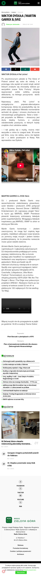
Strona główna (5, 12)
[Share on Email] (35, 69)
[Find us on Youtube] (20, 495)
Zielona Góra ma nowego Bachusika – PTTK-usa (20, 382)
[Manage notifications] (3, 571)
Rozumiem (21, 572)
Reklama (20, 545)
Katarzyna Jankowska (12, 24)
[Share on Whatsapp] (25, 69)
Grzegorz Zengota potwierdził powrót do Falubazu (23, 454)
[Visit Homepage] (22, 3)
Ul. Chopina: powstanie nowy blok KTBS (21, 464)
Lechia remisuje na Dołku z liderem (15, 364)
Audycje (13, 12)
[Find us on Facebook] (20, 482)
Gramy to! (20, 12)
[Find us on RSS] (20, 502)
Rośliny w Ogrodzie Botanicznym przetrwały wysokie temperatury (18, 372)
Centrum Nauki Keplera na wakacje (15, 391)
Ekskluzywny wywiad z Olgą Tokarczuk (16, 368)
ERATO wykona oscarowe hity (13, 399)
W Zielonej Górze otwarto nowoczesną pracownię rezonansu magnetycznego (15, 442)
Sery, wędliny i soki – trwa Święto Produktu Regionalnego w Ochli (18, 378)
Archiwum (20, 554)
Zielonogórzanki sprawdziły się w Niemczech (19, 361)
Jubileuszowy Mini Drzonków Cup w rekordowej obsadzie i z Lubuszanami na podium (19, 386)
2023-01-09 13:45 (28, 24)
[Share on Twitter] (15, 69)
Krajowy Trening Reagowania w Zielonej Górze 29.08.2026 (19, 395)
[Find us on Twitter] (20, 488)
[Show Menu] (39, 3)
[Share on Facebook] (6, 69)
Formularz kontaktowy (20, 548)
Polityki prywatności (30, 570)
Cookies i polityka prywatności (20, 551)
